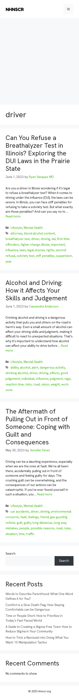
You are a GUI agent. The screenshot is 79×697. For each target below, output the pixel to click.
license (40, 250)
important (58, 245)
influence (12, 250)
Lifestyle (16, 228)
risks (28, 384)
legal (30, 250)
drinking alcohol (17, 373)
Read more (13, 216)
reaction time (15, 384)
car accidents (19, 511)
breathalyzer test (18, 239)
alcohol (25, 367)
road (36, 384)
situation (11, 534)
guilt (19, 523)
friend (44, 517)
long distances (43, 523)
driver (35, 239)
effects (54, 373)
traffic (30, 534)
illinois (45, 245)
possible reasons (42, 528)
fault (23, 517)
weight (55, 384)
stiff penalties (45, 256)
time (22, 534)
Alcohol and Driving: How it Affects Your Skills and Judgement (36, 290)
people (24, 528)
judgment (56, 379)
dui (54, 239)
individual (27, 379)
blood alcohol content (39, 233)
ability (14, 367)
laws (23, 250)
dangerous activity (52, 367)
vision (45, 384)
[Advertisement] (39, 59)
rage (67, 379)
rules (67, 528)
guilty (27, 523)
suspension (64, 256)
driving (45, 239)
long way (60, 523)
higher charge (30, 245)
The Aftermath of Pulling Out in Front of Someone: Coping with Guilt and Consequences (38, 426)
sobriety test (25, 256)
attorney (16, 233)
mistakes (12, 528)
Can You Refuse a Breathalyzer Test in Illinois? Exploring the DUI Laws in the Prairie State (38, 153)
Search (10, 554)
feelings (33, 517)
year (9, 261)
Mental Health (33, 228)
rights (50, 250)
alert (35, 367)
